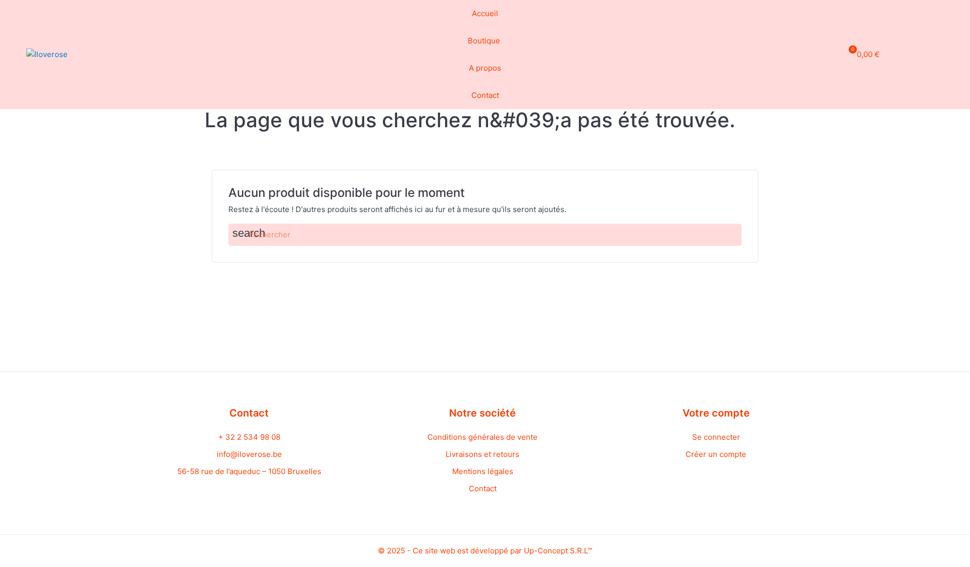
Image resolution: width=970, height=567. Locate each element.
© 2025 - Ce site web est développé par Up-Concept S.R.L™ (485, 550)
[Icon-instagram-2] (939, 53)
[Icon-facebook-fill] (920, 53)
